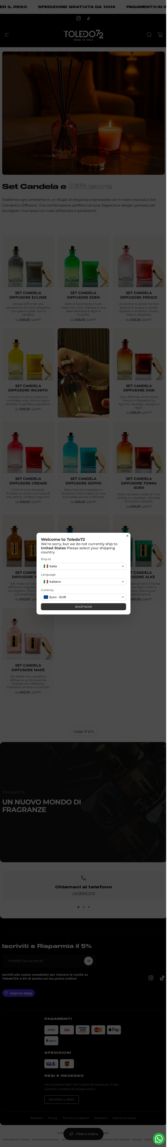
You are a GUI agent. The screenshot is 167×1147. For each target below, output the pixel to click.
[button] (83, 566)
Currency (47, 590)
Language (48, 574)
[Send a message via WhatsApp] (159, 1139)
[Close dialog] (127, 536)
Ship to (46, 559)
